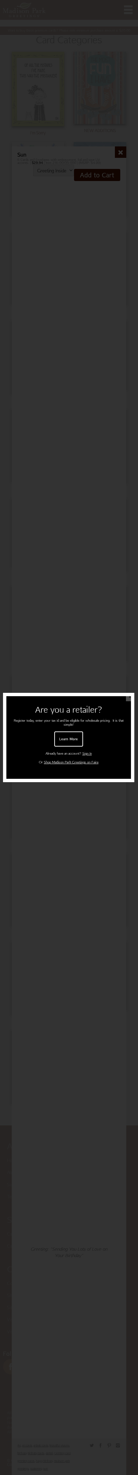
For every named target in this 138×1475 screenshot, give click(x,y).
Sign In (87, 753)
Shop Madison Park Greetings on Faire (71, 762)
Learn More (68, 739)
